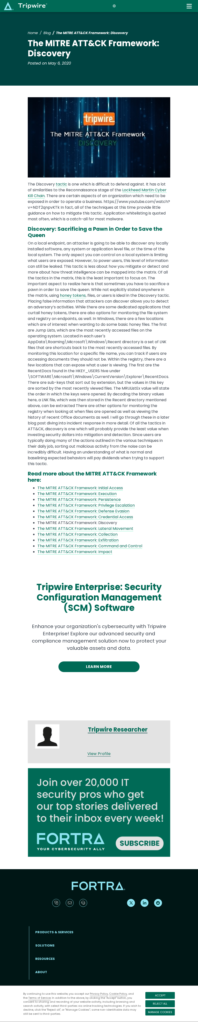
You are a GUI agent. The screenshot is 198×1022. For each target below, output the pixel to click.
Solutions (45, 945)
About (41, 972)
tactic (61, 184)
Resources (45, 958)
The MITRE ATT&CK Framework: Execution (77, 493)
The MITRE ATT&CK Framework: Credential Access (85, 517)
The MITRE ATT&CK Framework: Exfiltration (78, 540)
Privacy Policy (99, 994)
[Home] (25, 6)
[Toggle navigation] (190, 6)
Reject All (160, 1004)
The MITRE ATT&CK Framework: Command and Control (89, 546)
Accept (160, 995)
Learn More (99, 666)
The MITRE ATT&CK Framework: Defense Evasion (83, 511)
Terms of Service (39, 998)
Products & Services (54, 932)
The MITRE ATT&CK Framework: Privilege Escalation (86, 505)
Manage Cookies (160, 1012)
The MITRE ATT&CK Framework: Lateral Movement (85, 528)
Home (33, 32)
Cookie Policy (118, 994)
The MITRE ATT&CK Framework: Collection (77, 534)
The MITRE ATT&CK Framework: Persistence (79, 499)
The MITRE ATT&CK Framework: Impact (74, 552)
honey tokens (73, 295)
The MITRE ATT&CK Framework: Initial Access (80, 488)
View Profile (99, 753)
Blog (47, 32)
